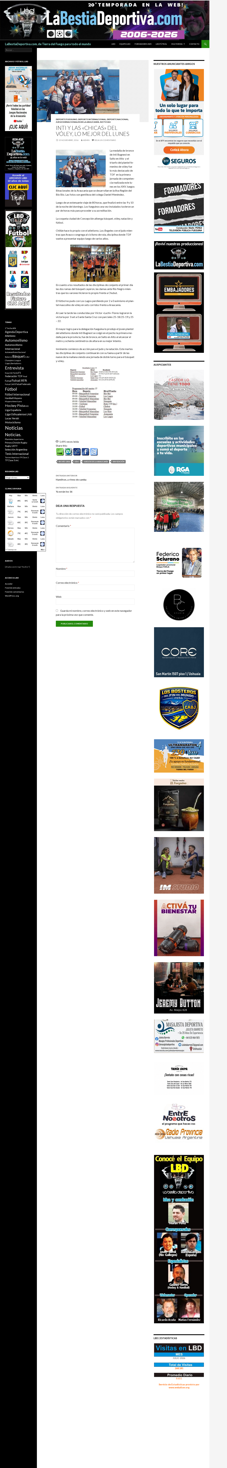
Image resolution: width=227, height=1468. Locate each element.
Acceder (9, 584)
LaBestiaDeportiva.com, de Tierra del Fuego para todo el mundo (48, 44)
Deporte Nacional (117, 119)
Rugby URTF (11, 446)
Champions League (13, 360)
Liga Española (13, 409)
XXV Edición (118, 461)
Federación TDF (14, 376)
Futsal (8, 380)
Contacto (194, 44)
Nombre (61, 568)
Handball (9, 398)
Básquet (18, 356)
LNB (29, 414)
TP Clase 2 (24, 457)
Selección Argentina (16, 449)
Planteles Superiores (14, 439)
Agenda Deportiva (16, 332)
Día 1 (77, 461)
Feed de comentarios (14, 592)
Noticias (14, 428)
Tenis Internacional (17, 453)
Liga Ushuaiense (15, 414)
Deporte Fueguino (66, 119)
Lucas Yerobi (12, 418)
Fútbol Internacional (17, 394)
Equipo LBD (124, 44)
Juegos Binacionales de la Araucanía (77, 122)
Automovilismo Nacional (15, 352)
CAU (27, 357)
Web (58, 596)
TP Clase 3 (10, 460)
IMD (27, 406)
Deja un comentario (105, 140)
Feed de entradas (13, 588)
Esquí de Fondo (11, 373)
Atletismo (10, 335)
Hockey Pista (15, 405)
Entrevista (14, 367)
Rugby (24, 442)
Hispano (17, 398)
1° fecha (8, 328)
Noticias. (13, 434)
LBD (113, 44)
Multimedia (176, 44)
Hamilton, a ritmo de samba (71, 477)
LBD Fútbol (161, 44)
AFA (14, 328)
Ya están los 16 (66, 489)
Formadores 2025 (143, 44)
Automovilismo (16, 340)
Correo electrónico (67, 582)
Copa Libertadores (13, 363)
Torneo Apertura (12, 457)
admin (86, 140)
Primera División (12, 442)
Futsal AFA (19, 380)
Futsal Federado (23, 384)
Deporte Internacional (92, 119)
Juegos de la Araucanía (96, 461)
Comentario (63, 525)
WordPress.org (12, 596)
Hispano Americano (13, 401)
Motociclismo (13, 422)
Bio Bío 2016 (64, 461)
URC (17, 460)
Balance (8, 357)
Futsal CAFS (10, 384)
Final (25, 376)
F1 (19, 372)
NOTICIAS (105, 122)
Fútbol (11, 388)
